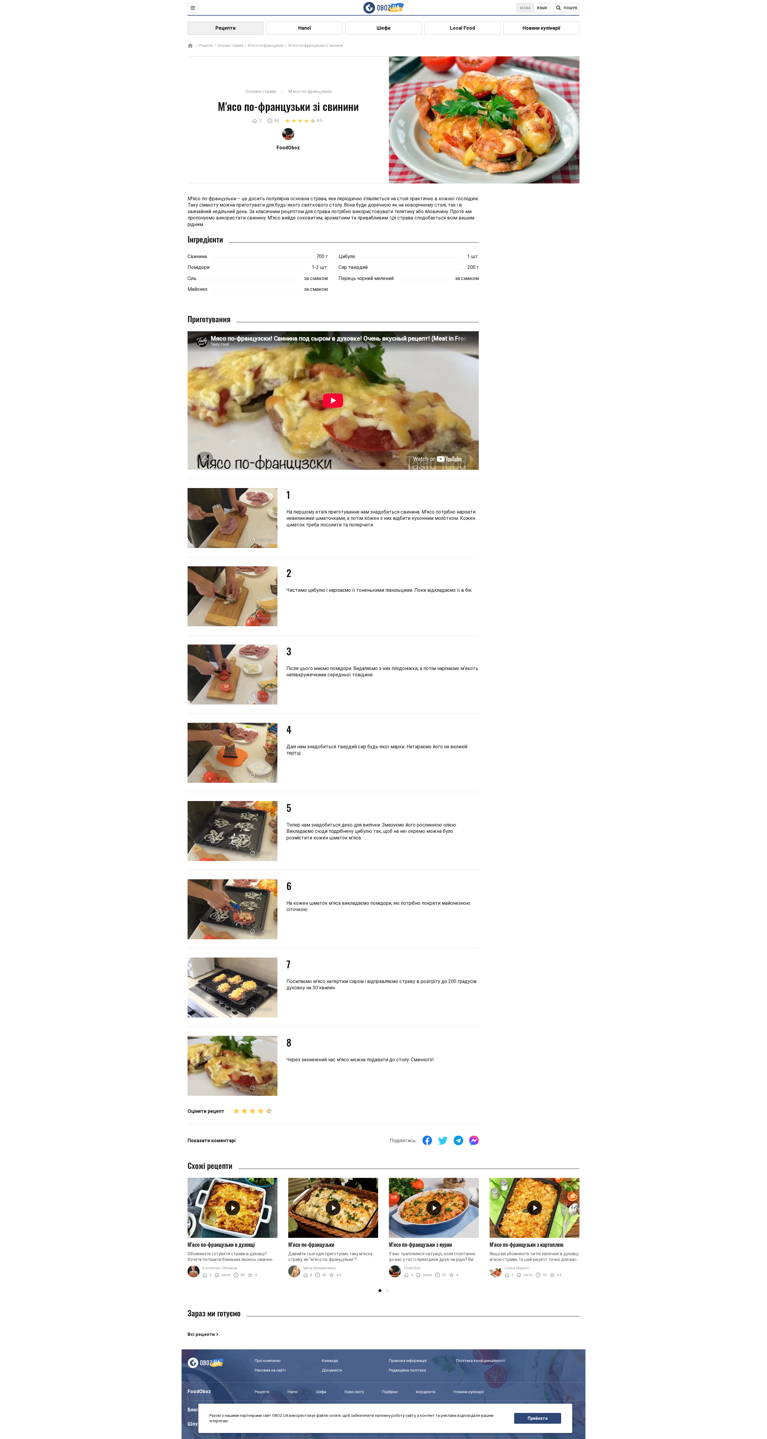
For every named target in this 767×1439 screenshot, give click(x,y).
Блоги (194, 1410)
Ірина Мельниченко (319, 1268)
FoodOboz (412, 1268)
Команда (330, 1360)
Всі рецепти (201, 1334)
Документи (332, 1370)
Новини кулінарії (541, 28)
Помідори (198, 267)
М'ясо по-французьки (266, 45)
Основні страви (230, 45)
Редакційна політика (407, 1370)
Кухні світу (354, 1392)
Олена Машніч (517, 1268)
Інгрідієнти (425, 1392)
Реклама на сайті (270, 1370)
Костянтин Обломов (220, 1268)
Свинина (197, 256)
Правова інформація (408, 1360)
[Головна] (190, 46)
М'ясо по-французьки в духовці (221, 1244)
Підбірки (390, 1392)
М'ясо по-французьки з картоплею (527, 1244)
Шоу (193, 1424)
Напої (304, 28)
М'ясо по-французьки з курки (420, 1244)
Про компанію (268, 1360)
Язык (542, 8)
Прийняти (538, 1418)
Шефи (383, 28)
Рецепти (225, 28)
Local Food (462, 28)
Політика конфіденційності (480, 1360)
